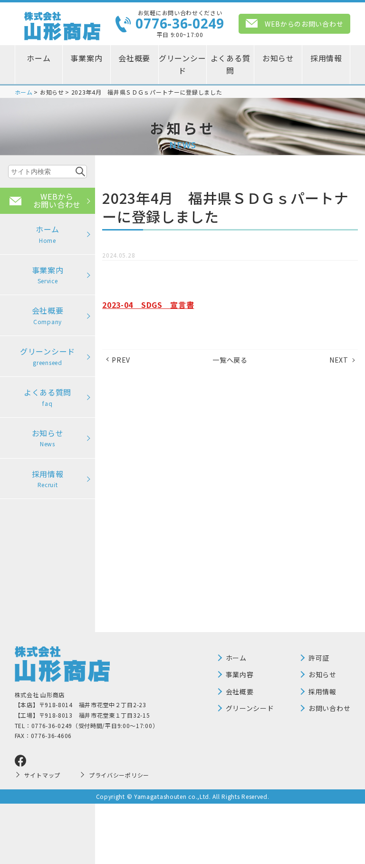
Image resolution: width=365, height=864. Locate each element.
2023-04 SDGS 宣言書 (148, 304)
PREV (121, 360)
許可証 (318, 657)
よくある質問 (230, 64)
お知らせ (278, 58)
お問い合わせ (329, 708)
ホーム (38, 58)
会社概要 (134, 58)
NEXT (338, 360)
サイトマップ (42, 775)
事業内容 (240, 674)
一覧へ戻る (230, 360)
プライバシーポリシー (119, 775)
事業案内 (86, 58)
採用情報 (326, 58)
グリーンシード (182, 64)
